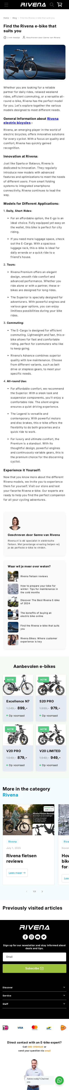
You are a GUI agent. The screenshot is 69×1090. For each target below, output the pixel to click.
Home (6, 18)
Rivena (10, 795)
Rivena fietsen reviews (21, 858)
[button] (6, 5)
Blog (15, 18)
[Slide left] (27, 891)
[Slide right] (42, 891)
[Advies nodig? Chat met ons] (59, 1080)
